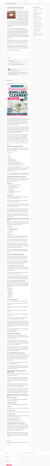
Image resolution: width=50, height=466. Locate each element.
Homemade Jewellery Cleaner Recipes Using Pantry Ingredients (16, 84)
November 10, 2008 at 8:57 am (15, 61)
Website (7, 460)
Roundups (35, 3)
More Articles (37, 7)
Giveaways (31, 3)
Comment (8, 444)
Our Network (26, 3)
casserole (11, 60)
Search (43, 3)
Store (39, 3)
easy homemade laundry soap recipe (15, 141)
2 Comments (22, 9)
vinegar (24, 166)
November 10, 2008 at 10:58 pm (15, 70)
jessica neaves (12, 69)
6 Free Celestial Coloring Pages (38, 33)
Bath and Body (11, 3)
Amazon (20, 50)
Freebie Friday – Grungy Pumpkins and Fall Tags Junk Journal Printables (37, 13)
